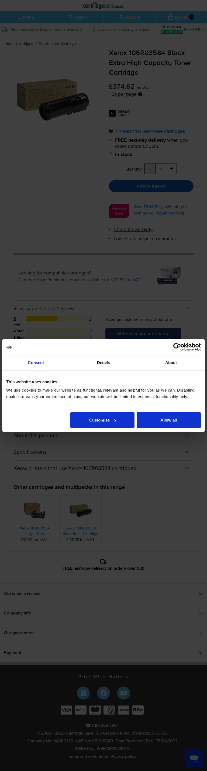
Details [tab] (103, 362)
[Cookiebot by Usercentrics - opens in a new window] (177, 347)
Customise (99, 420)
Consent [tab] (36, 362)
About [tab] (171, 362)
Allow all (168, 420)
